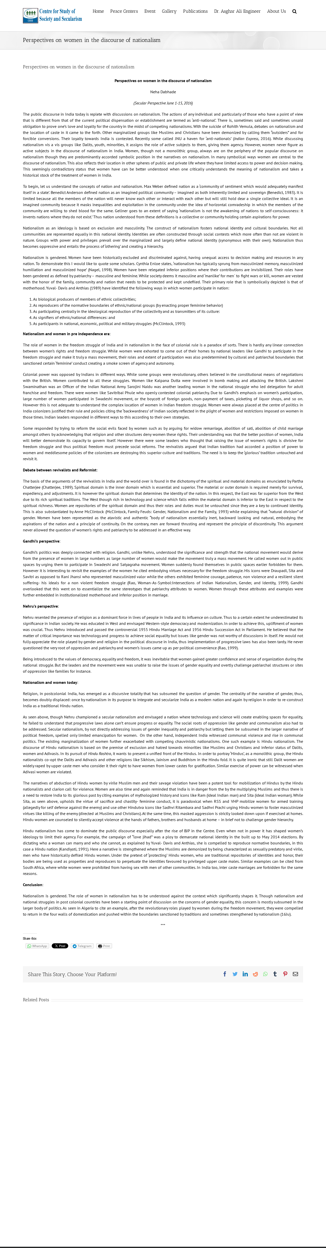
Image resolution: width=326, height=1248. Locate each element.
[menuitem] (98, 10)
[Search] (294, 10)
